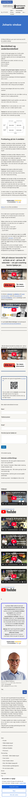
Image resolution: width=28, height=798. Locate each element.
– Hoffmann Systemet (7, 745)
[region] (14, 787)
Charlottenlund (19, 703)
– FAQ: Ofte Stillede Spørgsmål (9, 763)
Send (3, 447)
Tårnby (2, 715)
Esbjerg (19, 715)
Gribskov (13, 708)
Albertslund (5, 701)
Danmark (8, 699)
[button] (13, 10)
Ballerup (25, 701)
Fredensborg (20, 705)
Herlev (2, 710)
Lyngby (12, 712)
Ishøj (2, 712)
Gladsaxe (3, 708)
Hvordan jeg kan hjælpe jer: (9, 433)
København (7, 712)
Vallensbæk (11, 715)
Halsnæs (18, 708)
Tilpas (14, 790)
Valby (6, 715)
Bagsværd (19, 701)
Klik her (3, 207)
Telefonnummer (5, 417)
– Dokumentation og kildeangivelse (10, 765)
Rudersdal (15, 713)
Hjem (2, 738)
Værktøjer (18, 12)
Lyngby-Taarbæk (18, 712)
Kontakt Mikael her (7, 2)
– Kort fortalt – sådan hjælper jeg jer (10, 755)
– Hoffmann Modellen (7, 748)
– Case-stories (5, 758)
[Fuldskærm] (25, 504)
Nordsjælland (4, 713)
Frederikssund (12, 706)
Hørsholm (24, 710)
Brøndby (8, 703)
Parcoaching (4, 753)
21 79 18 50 (5, 12)
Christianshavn (4, 705)
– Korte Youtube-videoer (8, 760)
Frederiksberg (4, 706)
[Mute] (22, 504)
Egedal (14, 705)
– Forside (4, 740)
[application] (14, 498)
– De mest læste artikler (8, 768)
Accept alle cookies (14, 786)
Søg (2, 689)
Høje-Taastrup (17, 710)
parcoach (11, 238)
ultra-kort (13, 634)
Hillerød (7, 710)
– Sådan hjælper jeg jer (7, 743)
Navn (3, 409)
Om (2, 775)
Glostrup (8, 708)
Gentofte (22, 706)
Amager (14, 701)
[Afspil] (3, 504)
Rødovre (21, 713)
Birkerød (3, 703)
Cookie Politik (22, 783)
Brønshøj (13, 703)
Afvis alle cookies (14, 794)
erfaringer (9, 294)
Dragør (10, 705)
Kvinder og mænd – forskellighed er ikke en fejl (12, 478)
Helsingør (23, 708)
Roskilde (10, 713)
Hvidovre (11, 710)
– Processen (5, 750)
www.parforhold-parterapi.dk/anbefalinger (11, 323)
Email (3, 425)
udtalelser (16, 294)
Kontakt (12, 14)
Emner (12, 12)
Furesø (18, 706)
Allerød (10, 701)
